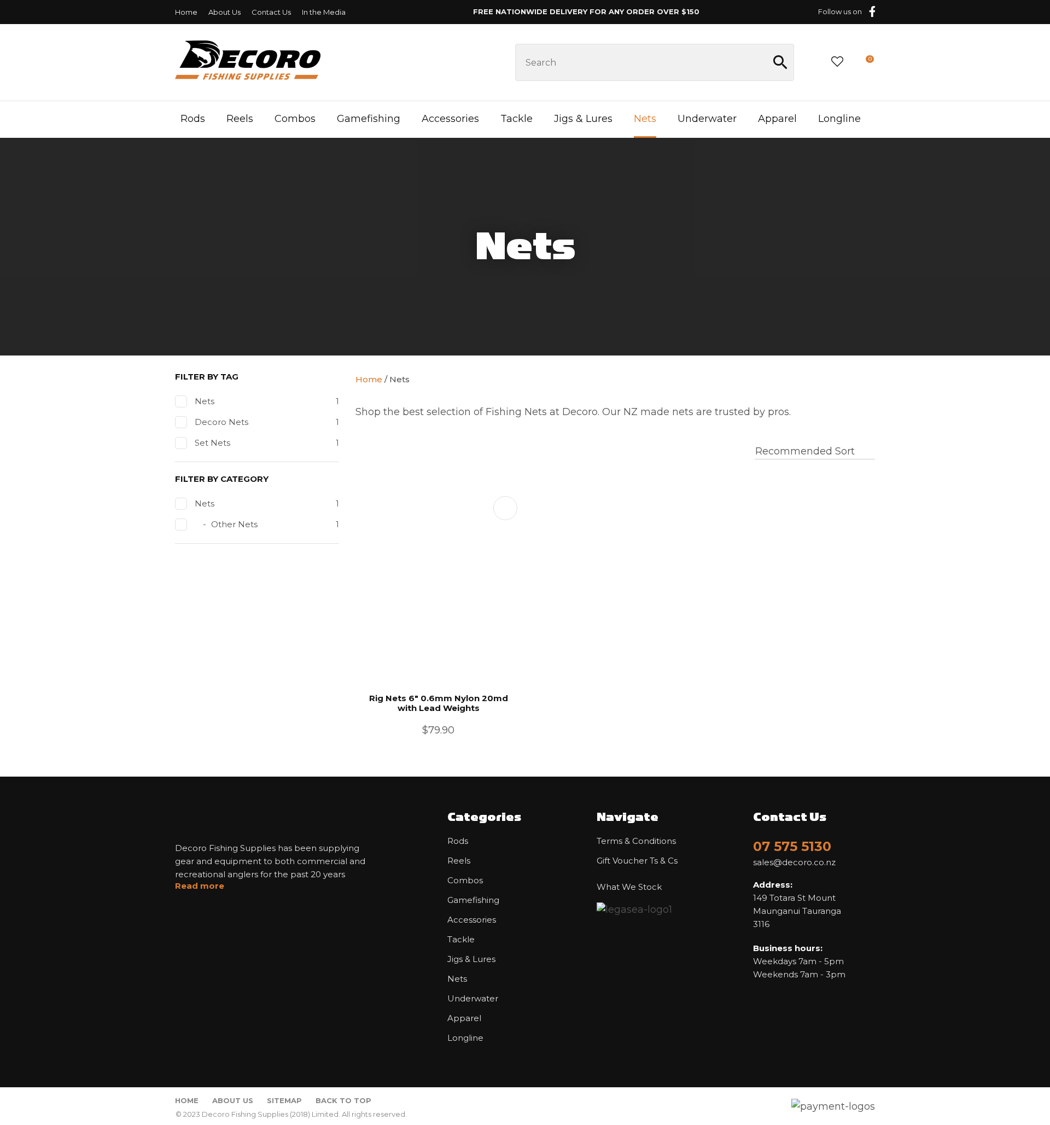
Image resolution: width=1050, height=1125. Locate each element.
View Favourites (837, 62)
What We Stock (629, 887)
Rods (192, 119)
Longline (839, 119)
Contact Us (271, 12)
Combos (295, 119)
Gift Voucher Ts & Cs (637, 861)
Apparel (777, 119)
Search (781, 62)
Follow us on (840, 11)
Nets (645, 119)
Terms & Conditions (636, 841)
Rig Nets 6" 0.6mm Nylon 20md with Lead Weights (438, 703)
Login (812, 62)
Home (186, 12)
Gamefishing (368, 119)
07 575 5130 (792, 846)
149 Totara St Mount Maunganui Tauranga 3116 (797, 904)
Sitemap (284, 1100)
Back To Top (343, 1100)
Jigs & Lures (583, 119)
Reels (239, 119)
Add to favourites (505, 508)
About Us (224, 12)
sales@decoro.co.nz (794, 862)
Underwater (707, 119)
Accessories (450, 119)
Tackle (516, 119)
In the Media (324, 12)
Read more (199, 886)
